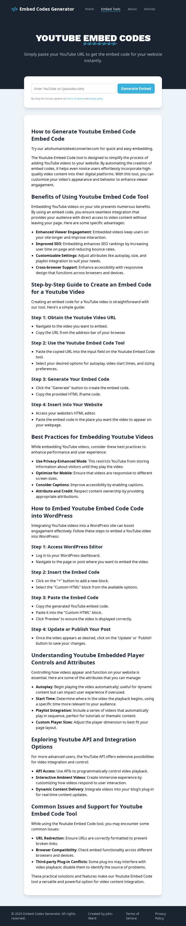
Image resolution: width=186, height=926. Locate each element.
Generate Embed (136, 88)
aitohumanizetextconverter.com (71, 148)
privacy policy (96, 98)
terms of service (76, 98)
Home (89, 9)
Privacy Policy (160, 916)
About (132, 9)
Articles (149, 9)
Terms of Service (132, 916)
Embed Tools (110, 9)
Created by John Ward (100, 916)
